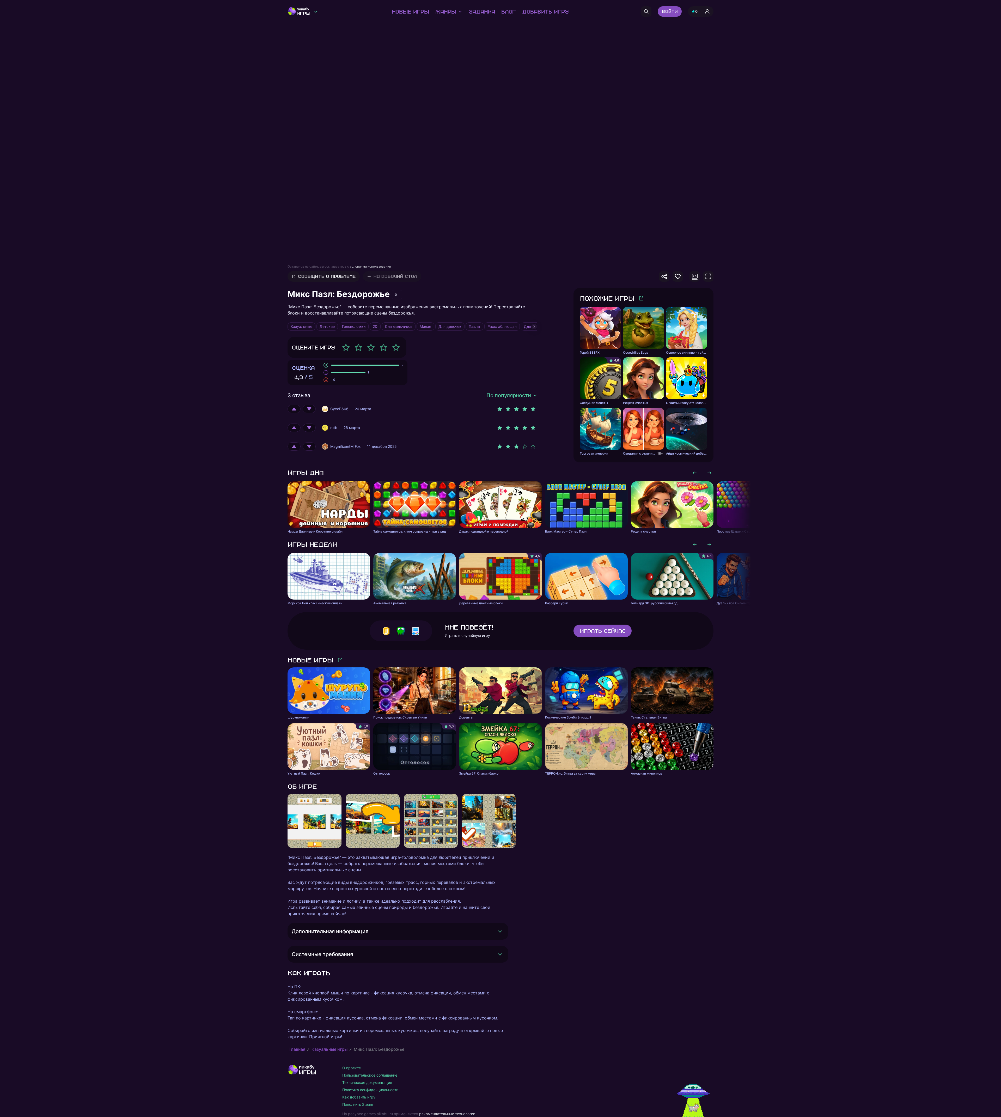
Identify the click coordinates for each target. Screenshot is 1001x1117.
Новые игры (410, 11)
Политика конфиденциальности (370, 1090)
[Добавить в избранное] (678, 276)
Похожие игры (607, 298)
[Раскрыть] (500, 931)
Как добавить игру (358, 1097)
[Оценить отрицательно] (309, 409)
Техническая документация (367, 1082)
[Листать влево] (695, 473)
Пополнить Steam (357, 1104)
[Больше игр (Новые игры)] (340, 660)
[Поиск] (646, 11)
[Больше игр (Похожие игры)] (641, 298)
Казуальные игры (329, 1049)
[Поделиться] (664, 276)
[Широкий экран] (694, 276)
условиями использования (370, 266)
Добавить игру (545, 11)
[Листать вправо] (709, 473)
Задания (481, 11)
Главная (297, 1049)
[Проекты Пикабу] (316, 11)
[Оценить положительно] (294, 409)
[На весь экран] (708, 276)
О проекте (351, 1068)
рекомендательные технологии (447, 1114)
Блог (508, 11)
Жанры (445, 11)
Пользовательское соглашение (369, 1075)
